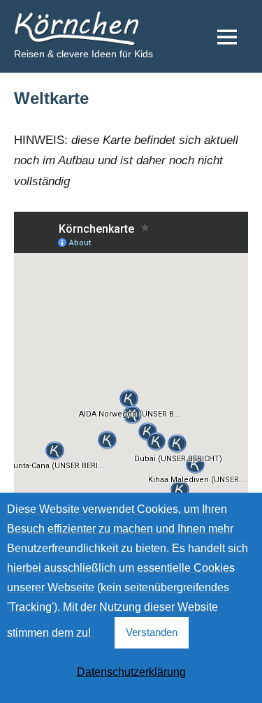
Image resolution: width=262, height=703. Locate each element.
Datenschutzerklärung (131, 672)
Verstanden (151, 632)
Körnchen (53, 22)
